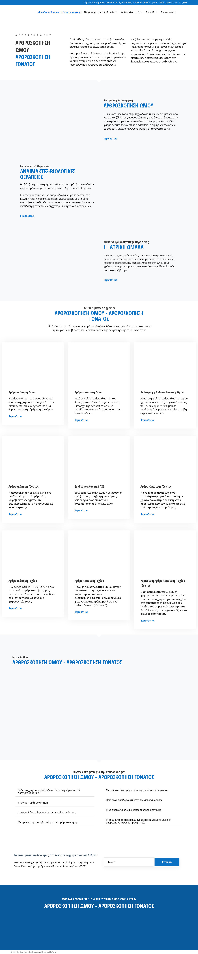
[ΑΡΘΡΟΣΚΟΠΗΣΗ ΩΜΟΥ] (16, 12)
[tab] (54, 791)
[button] (110, 138)
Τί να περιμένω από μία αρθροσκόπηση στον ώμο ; (134, 809)
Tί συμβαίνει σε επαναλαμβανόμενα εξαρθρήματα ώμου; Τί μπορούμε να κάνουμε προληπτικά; (138, 821)
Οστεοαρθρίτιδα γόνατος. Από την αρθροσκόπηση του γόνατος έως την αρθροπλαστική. (40, 715)
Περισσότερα (15, 416)
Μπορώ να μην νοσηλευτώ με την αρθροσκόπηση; (47, 822)
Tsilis (54, 952)
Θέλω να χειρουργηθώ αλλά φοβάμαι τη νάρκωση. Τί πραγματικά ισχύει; (49, 791)
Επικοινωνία (168, 12)
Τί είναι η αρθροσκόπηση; (33, 802)
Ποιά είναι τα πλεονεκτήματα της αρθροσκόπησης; (134, 800)
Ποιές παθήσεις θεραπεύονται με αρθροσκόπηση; (47, 812)
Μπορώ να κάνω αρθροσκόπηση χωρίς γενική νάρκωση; (137, 790)
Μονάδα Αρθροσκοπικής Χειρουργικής (59, 12)
